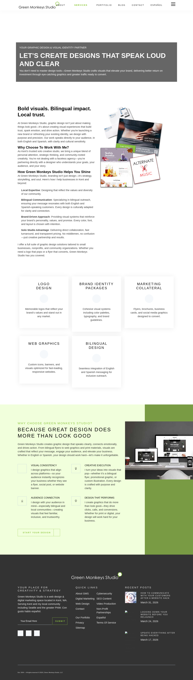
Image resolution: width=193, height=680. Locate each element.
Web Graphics (44, 343)
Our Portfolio (83, 617)
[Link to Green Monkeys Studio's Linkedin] (37, 633)
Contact (138, 5)
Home (21, 88)
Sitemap (80, 627)
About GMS (82, 593)
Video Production (106, 603)
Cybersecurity (104, 593)
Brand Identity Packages (96, 286)
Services (80, 5)
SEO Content (103, 598)
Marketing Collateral (149, 286)
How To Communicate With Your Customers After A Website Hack (155, 595)
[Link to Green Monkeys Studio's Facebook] (20, 633)
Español (157, 5)
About (60, 5)
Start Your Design (37, 532)
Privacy (80, 622)
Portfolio (104, 5)
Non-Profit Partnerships (103, 610)
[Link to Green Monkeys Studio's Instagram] (29, 633)
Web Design (82, 603)
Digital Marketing (85, 598)
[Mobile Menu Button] (173, 5)
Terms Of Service (106, 622)
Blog (121, 5)
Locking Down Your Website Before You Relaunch (154, 614)
